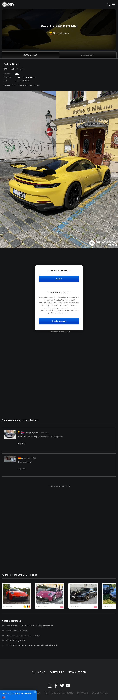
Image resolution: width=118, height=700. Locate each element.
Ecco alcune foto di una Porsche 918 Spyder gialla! (29, 625)
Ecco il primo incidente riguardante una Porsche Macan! (31, 645)
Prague (18, 77)
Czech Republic (28, 77)
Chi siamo (39, 672)
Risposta (22, 443)
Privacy (82, 692)
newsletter (77, 672)
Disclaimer (100, 692)
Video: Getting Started (16, 640)
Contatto (57, 672)
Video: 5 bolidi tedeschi (16, 630)
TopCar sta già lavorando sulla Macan (23, 635)
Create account (59, 321)
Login (59, 278)
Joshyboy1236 (31, 432)
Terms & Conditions (59, 692)
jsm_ (17, 74)
